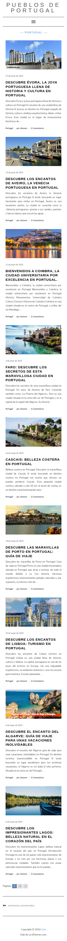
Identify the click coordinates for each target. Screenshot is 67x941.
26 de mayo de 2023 (14, 453)
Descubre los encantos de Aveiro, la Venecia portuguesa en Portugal (32, 183)
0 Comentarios (37, 128)
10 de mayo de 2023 (14, 633)
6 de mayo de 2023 (14, 725)
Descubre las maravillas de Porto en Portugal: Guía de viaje (32, 552)
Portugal (9, 128)
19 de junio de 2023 (14, 173)
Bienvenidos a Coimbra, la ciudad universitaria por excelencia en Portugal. (32, 275)
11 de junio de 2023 (14, 265)
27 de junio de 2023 (14, 76)
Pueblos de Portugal (33, 7)
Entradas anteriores (21, 906)
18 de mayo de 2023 (14, 541)
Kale (43, 929)
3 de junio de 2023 (14, 361)
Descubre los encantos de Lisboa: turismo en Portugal (31, 644)
